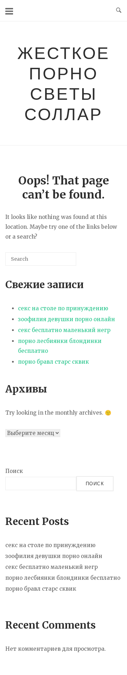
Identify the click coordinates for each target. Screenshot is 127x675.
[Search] (60, 262)
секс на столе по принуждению (63, 308)
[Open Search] (119, 10)
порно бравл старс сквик (53, 361)
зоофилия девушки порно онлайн (66, 319)
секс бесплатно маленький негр (64, 330)
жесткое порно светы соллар (63, 83)
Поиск (14, 471)
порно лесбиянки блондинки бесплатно (62, 578)
